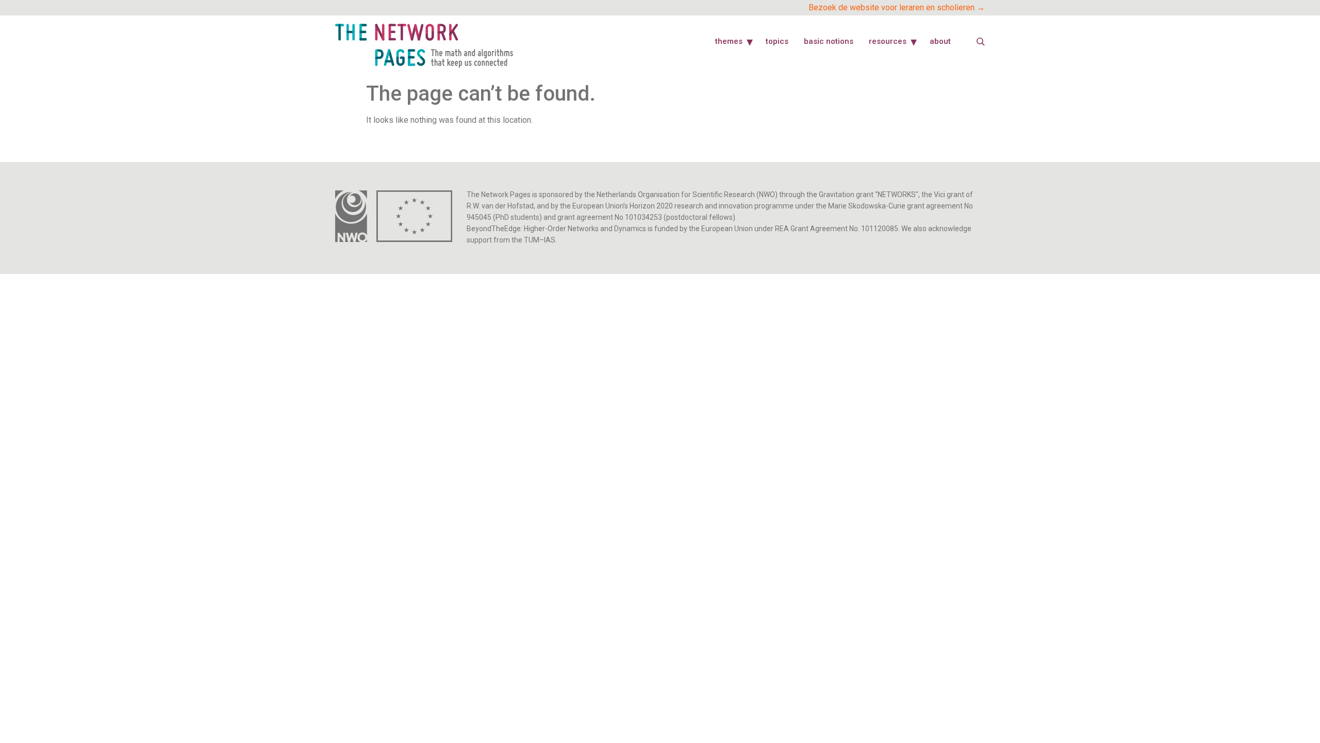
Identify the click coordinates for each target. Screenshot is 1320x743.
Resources (887, 41)
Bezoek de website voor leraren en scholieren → (896, 7)
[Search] (981, 42)
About (940, 41)
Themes (728, 41)
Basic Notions (828, 41)
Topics (777, 41)
